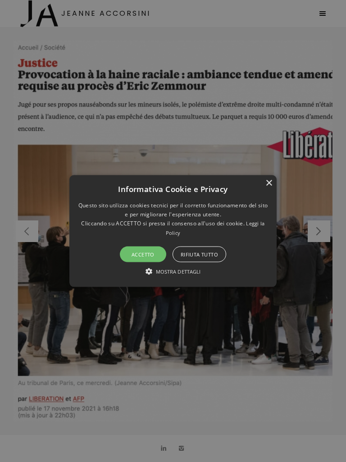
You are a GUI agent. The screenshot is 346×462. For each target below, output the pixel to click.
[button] (173, 231)
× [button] (268, 182)
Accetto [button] (143, 254)
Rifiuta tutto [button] (199, 254)
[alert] (173, 231)
